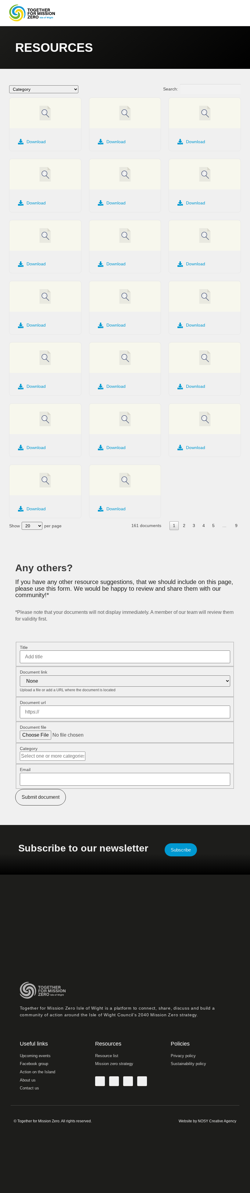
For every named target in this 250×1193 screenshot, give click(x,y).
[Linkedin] (128, 1081)
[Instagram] (114, 1081)
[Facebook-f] (100, 1081)
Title (24, 647)
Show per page (35, 525)
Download (36, 141)
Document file (33, 727)
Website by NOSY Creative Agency (207, 1121)
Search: (170, 89)
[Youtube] (142, 1081)
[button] (235, 13)
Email (25, 769)
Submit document (40, 797)
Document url (33, 702)
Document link (33, 672)
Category (29, 748)
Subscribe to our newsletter (83, 848)
